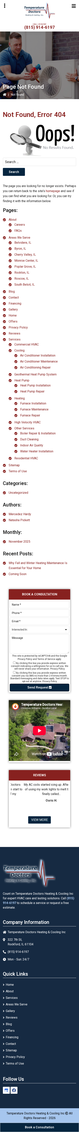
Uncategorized (18, 493)
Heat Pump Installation (35, 385)
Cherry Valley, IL (25, 254)
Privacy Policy (18, 327)
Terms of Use (18, 471)
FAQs (18, 230)
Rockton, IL (21, 272)
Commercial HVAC (26, 344)
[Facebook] (14, 1090)
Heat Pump (21, 380)
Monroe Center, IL (26, 260)
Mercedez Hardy (20, 514)
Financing (15, 303)
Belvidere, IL (22, 242)
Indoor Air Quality (31, 445)
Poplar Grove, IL (25, 266)
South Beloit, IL (24, 284)
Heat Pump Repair (32, 391)
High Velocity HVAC (27, 422)
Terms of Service (46, 659)
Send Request (38, 687)
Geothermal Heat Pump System (35, 374)
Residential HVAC (26, 458)
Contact (14, 297)
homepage (53, 191)
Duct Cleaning (29, 439)
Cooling (19, 350)
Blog (12, 291)
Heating (19, 398)
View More (39, 820)
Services (15, 339)
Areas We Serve (19, 237)
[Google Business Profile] (6, 1090)
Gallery (13, 309)
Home (13, 315)
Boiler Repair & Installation (38, 433)
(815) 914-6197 (39, 27)
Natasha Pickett (19, 520)
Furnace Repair (30, 415)
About (12, 219)
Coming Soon (17, 574)
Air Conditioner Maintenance (39, 361)
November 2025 (19, 541)
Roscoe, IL (21, 278)
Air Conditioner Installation (37, 355)
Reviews (14, 333)
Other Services (24, 428)
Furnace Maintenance (34, 409)
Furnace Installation (33, 403)
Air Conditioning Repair (35, 367)
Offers (13, 321)
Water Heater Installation (36, 451)
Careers (19, 224)
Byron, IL (20, 248)
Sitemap (14, 465)
